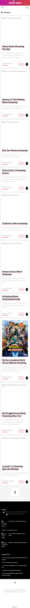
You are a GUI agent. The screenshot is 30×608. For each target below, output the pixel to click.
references (5, 65)
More (21, 64)
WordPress (14, 592)
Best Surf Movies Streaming (15, 150)
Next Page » (15, 492)
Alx (24, 592)
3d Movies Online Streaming (14, 223)
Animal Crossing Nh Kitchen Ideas (12, 570)
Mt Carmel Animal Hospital (10, 562)
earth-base (15, 2)
